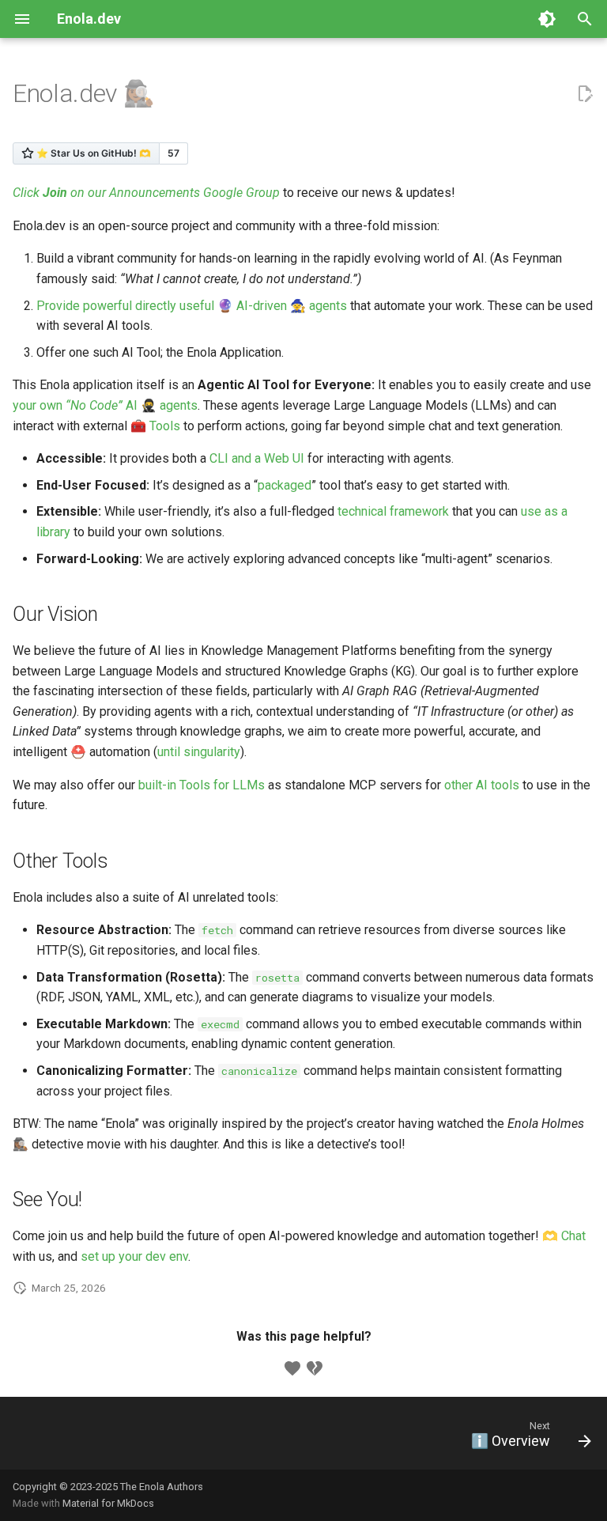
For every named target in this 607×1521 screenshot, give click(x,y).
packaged (284, 485)
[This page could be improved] (314, 1368)
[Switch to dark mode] (547, 19)
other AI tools (481, 785)
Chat (573, 1235)
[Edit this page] (584, 94)
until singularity (198, 751)
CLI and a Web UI (256, 458)
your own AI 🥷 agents (105, 405)
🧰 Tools (155, 425)
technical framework (393, 511)
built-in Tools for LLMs (201, 785)
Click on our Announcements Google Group (146, 192)
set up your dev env (134, 1256)
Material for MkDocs (108, 1503)
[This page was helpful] (292, 1368)
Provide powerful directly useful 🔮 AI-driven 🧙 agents (191, 305)
